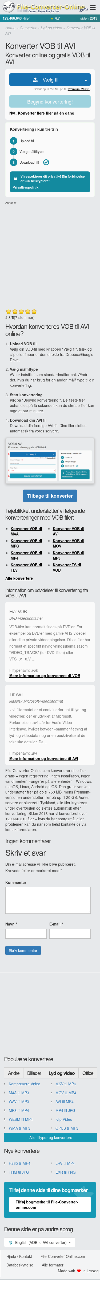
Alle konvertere (19, 578)
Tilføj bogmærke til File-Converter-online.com (47, 1204)
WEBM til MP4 (21, 1119)
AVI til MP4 (64, 1101)
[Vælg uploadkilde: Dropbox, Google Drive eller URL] (86, 79)
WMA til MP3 (19, 1128)
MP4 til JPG (65, 1110)
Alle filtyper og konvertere (50, 1137)
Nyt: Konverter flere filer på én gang (41, 113)
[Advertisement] (50, 255)
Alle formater (52, 1265)
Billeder (34, 1072)
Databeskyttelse (19, 1265)
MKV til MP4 (65, 1083)
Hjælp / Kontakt (19, 1256)
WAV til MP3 (19, 1101)
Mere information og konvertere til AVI (43, 758)
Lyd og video (62, 1073)
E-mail (56, 924)
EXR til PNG (65, 1172)
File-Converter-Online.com (63, 1256)
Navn (11, 924)
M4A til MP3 (19, 1092)
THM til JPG (19, 1172)
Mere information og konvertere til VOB (44, 675)
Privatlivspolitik (25, 187)
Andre (13, 1072)
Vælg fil (48, 79)
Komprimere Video (24, 1083)
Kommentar (15, 882)
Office (87, 1072)
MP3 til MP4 (19, 1110)
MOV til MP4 (65, 1092)
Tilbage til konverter (50, 495)
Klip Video (63, 1119)
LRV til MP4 (65, 1163)
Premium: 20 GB (79, 89)
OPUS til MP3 (66, 1128)
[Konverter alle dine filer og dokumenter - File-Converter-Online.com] (44, 7)
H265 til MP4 (19, 1163)
